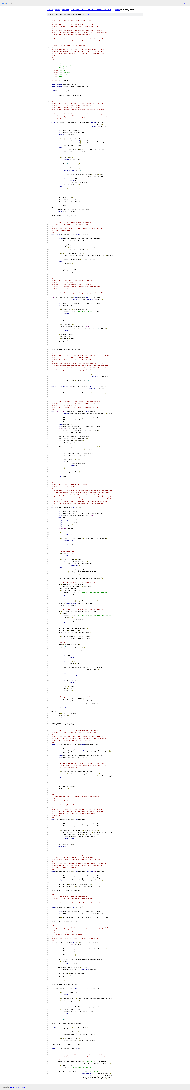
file (87, 14)
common (65, 9)
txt (181, 1087)
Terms (23, 1087)
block (117, 9)
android (50, 9)
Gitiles (12, 1087)
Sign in (186, 3)
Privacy (17, 1087)
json (186, 1087)
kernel (57, 9)
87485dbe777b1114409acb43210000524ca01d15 (91, 9)
